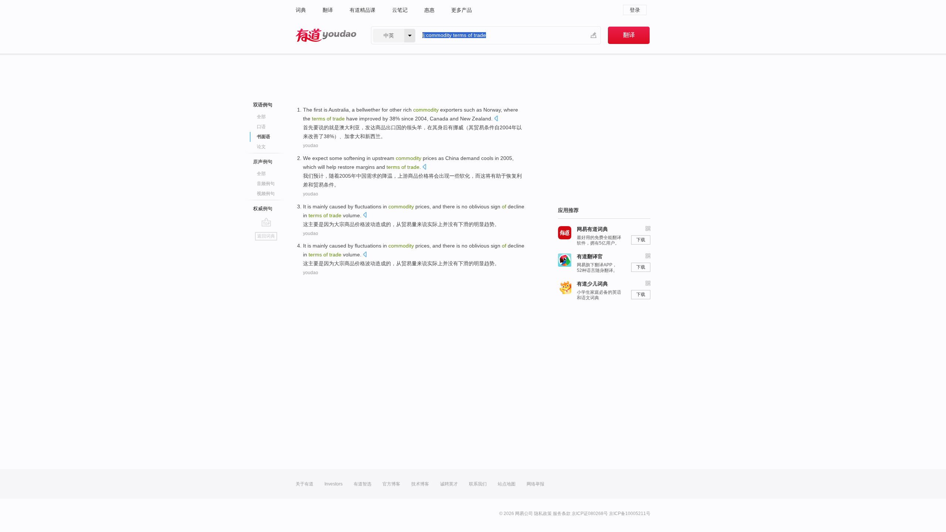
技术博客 (420, 484)
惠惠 (429, 10)
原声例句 (262, 161)
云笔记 (400, 10)
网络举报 (535, 484)
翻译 (328, 10)
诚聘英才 (449, 484)
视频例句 (266, 193)
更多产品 (461, 10)
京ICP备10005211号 (629, 513)
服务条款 (562, 513)
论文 (261, 146)
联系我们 (478, 484)
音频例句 (266, 183)
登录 (635, 10)
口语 (261, 126)
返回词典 (266, 236)
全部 (261, 116)
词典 (301, 10)
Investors (333, 484)
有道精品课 (362, 10)
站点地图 (506, 484)
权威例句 (262, 208)
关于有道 (304, 484)
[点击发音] (496, 119)
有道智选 (362, 484)
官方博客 (391, 484)
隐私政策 (543, 513)
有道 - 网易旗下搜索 (326, 35)
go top (266, 222)
